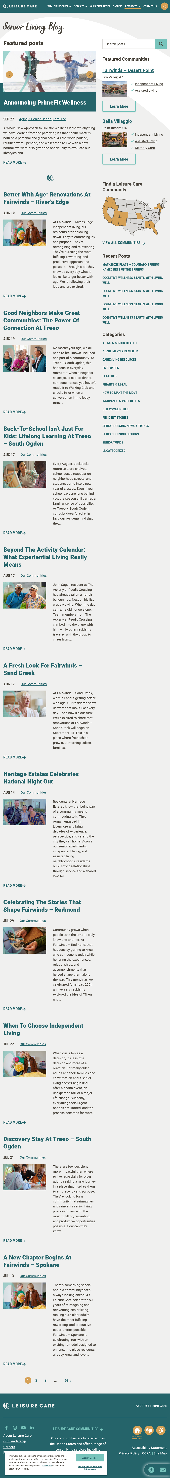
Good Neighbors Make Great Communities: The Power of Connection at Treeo (41, 320)
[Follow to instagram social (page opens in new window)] (15, 1427)
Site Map (160, 1453)
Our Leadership (14, 1441)
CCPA (146, 1453)
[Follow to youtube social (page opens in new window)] (23, 1427)
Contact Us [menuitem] (150, 6)
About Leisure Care (17, 1435)
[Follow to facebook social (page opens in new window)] (6, 1427)
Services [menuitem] (79, 6)
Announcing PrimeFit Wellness (45, 102)
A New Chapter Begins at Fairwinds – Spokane (37, 1261)
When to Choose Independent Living (43, 1029)
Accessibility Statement (149, 1447)
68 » (68, 1380)
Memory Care (145, 147)
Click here (47, 1465)
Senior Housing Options (120, 434)
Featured (59, 119)
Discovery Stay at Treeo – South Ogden (47, 1142)
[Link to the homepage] (20, 6)
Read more (12, 296)
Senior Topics (112, 442)
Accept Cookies (90, 1457)
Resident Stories (115, 417)
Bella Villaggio (117, 121)
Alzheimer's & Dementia (120, 351)
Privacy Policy (129, 1453)
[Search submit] (161, 44)
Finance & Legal (114, 384)
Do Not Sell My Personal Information (90, 1468)
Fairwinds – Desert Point (128, 70)
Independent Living (149, 84)
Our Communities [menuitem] (100, 6)
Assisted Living (146, 90)
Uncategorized (113, 450)
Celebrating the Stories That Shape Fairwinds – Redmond (42, 905)
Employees (110, 367)
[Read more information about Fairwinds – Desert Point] (114, 84)
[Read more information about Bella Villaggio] (114, 134)
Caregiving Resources (119, 359)
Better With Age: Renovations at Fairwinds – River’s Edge (46, 198)
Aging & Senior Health (35, 119)
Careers (9, 1447)
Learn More (119, 106)
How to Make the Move (119, 392)
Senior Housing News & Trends (125, 425)
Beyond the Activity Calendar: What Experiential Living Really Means (45, 556)
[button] (164, 6)
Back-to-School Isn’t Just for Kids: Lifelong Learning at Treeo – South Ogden (47, 435)
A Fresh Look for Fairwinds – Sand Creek (42, 669)
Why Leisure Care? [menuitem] (57, 6)
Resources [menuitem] (131, 6)
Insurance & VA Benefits (121, 401)
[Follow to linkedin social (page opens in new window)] (32, 1427)
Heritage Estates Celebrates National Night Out (41, 777)
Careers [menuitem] (117, 6)
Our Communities (34, 213)
